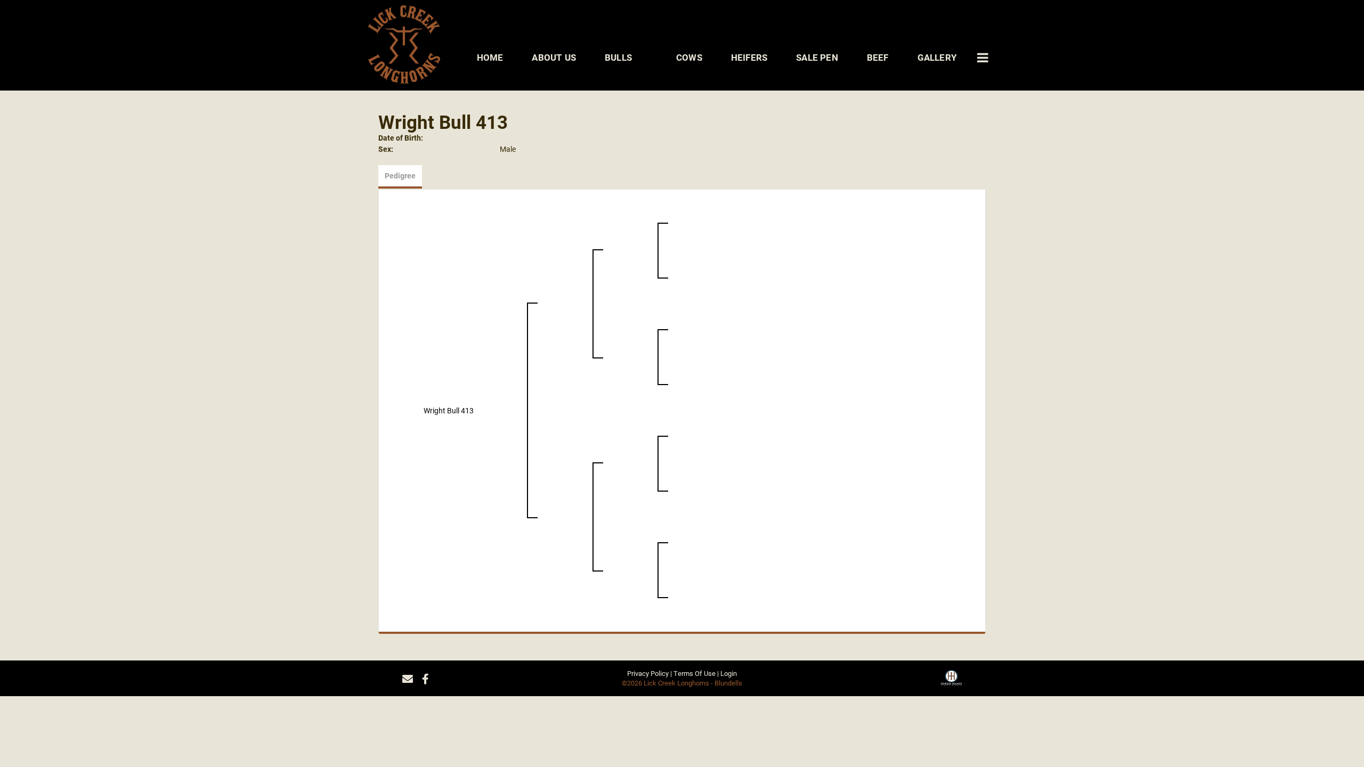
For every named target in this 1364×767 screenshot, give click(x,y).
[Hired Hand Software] (951, 681)
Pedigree (400, 175)
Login (728, 673)
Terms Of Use (694, 673)
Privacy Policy (648, 673)
